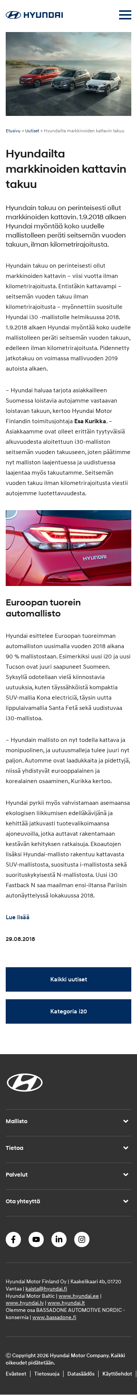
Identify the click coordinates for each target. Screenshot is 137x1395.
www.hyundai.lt (66, 1303)
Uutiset (32, 131)
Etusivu (13, 131)
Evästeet (16, 1374)
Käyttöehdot (117, 1374)
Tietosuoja (46, 1374)
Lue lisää (18, 917)
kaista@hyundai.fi (46, 1289)
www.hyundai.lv (25, 1303)
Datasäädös (80, 1374)
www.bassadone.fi (54, 1317)
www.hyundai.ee (79, 1296)
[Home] (34, 17)
